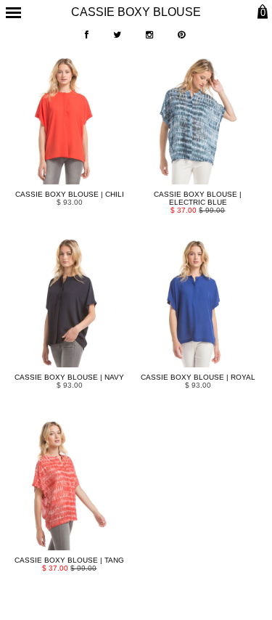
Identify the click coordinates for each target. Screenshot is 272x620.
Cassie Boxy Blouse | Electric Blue (198, 198)
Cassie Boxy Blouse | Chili (69, 194)
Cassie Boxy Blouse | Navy (69, 377)
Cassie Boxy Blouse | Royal (198, 377)
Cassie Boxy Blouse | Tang (69, 560)
